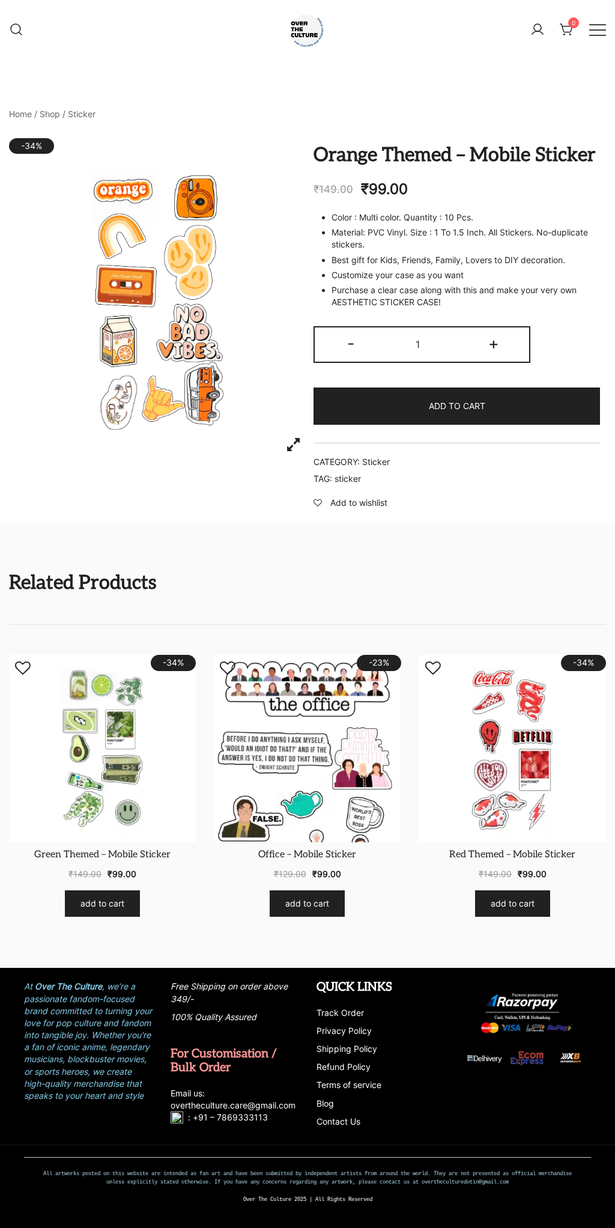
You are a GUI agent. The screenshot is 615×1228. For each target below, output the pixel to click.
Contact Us (338, 1121)
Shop (50, 114)
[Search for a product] (16, 30)
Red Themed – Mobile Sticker (512, 854)
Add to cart (457, 406)
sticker (348, 478)
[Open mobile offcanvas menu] (597, 29)
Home (20, 114)
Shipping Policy (347, 1049)
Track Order (340, 1013)
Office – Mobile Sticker (307, 854)
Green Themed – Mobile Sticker (102, 854)
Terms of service (349, 1085)
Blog (325, 1103)
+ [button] (493, 343)
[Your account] (537, 30)
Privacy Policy (344, 1031)
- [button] (350, 343)
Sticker (81, 114)
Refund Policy (344, 1067)
